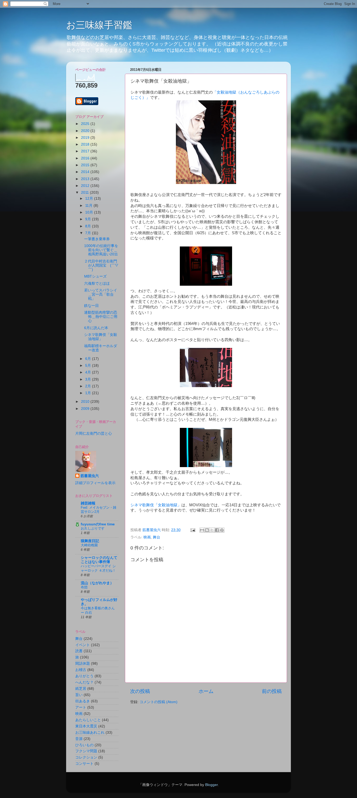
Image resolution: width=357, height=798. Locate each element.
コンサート (84, 764)
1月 (88, 393)
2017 (85, 151)
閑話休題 (82, 663)
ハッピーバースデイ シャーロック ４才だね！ (98, 568)
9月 (88, 219)
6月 (88, 359)
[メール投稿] (192, 530)
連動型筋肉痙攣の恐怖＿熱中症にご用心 (100, 317)
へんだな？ (84, 682)
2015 (85, 165)
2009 (85, 409)
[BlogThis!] (207, 530)
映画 (147, 537)
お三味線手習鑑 (99, 25)
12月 (89, 198)
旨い (79, 695)
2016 (85, 158)
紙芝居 (80, 689)
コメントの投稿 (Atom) (158, 702)
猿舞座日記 (90, 541)
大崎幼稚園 (89, 545)
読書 (79, 651)
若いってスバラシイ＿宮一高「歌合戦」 (100, 294)
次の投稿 (140, 691)
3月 (88, 379)
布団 (84, 587)
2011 (85, 192)
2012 (85, 186)
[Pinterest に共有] (221, 530)
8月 (88, 226)
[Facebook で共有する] (217, 530)
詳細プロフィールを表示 (95, 483)
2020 (85, 131)
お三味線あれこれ (90, 732)
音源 (79, 739)
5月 (88, 366)
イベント (82, 645)
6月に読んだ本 (96, 328)
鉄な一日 (91, 306)
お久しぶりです (93, 528)
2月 (88, 386)
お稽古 (80, 670)
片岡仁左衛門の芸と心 (93, 433)
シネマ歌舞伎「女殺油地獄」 (155, 505)
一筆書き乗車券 (97, 239)
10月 (89, 212)
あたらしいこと (88, 720)
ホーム (206, 691)
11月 (89, 206)
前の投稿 (272, 691)
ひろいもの (84, 745)
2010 (85, 402)
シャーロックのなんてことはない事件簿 (99, 560)
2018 (85, 144)
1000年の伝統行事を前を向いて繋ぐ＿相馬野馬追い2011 (101, 250)
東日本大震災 (86, 726)
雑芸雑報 (88, 503)
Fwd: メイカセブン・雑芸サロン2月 (98, 510)
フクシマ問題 (86, 751)
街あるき (82, 701)
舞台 (156, 537)
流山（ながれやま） (97, 583)
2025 (85, 124)
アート (80, 707)
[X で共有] (212, 530)
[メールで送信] (202, 530)
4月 (88, 372)
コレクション (86, 757)
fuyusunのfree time (98, 524)
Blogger (211, 785)
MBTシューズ (95, 276)
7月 (88, 233)
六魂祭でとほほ (97, 283)
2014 (85, 172)
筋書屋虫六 (89, 476)
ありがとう (84, 676)
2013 (85, 179)
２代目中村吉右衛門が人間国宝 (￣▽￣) (101, 265)
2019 (85, 138)
